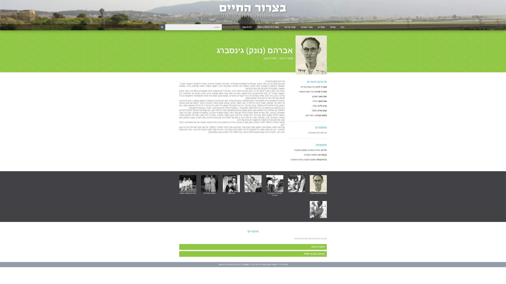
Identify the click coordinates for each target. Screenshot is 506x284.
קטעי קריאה (290, 27)
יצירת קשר (247, 27)
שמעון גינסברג (300, 150)
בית (342, 27)
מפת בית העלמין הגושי (268, 27)
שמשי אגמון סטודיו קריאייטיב (264, 264)
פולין (315, 106)
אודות (333, 27)
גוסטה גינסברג (310, 155)
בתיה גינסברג (314, 150)
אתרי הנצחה (307, 27)
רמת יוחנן (310, 115)
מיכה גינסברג (297, 159)
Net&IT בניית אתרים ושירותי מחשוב (234, 264)
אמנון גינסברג (309, 159)
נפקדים (321, 27)
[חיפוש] (162, 27)
